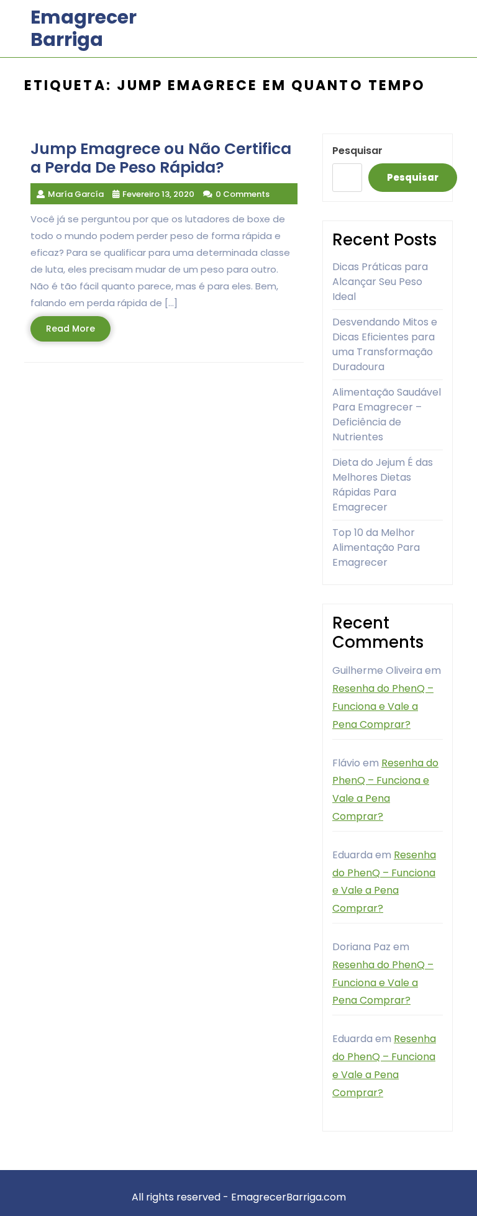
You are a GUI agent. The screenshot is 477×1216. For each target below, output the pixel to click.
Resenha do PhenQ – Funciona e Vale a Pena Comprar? (383, 706)
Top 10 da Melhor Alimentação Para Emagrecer (376, 547)
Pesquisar (357, 150)
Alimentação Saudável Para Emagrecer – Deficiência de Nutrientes (386, 414)
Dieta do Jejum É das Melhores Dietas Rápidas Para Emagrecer (382, 484)
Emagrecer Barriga (83, 28)
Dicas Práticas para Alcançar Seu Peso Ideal (380, 282)
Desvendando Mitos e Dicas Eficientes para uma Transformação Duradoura (384, 344)
